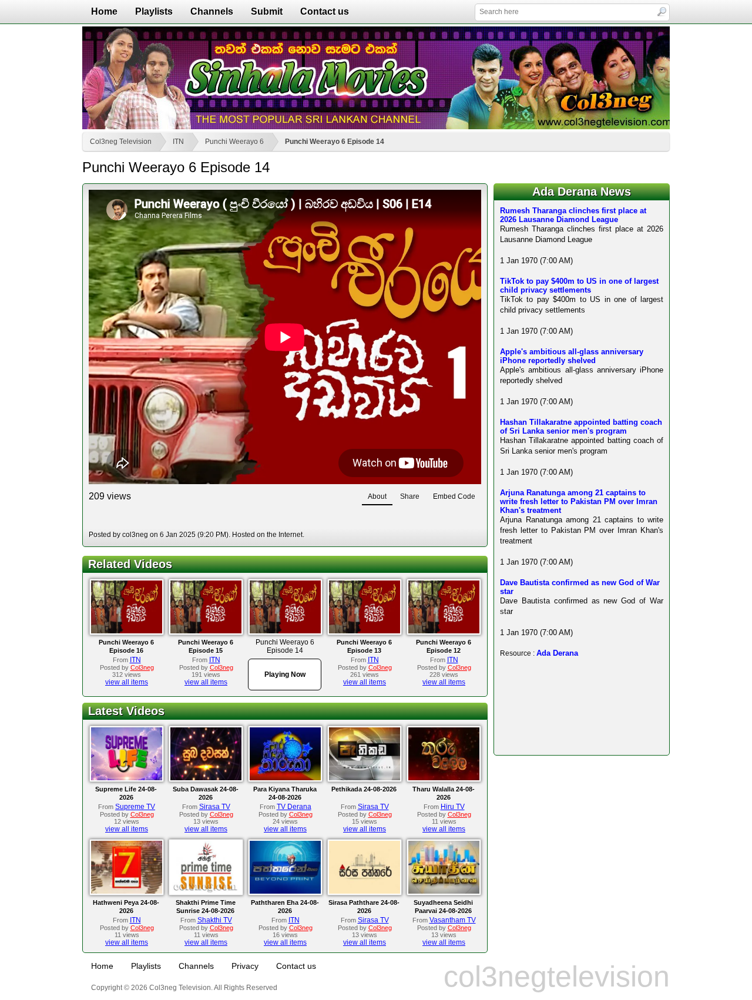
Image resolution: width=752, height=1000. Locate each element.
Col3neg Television (121, 141)
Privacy (244, 966)
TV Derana (294, 807)
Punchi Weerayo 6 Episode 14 (334, 141)
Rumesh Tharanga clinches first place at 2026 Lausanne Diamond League (573, 215)
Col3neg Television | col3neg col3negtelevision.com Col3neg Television (376, 77)
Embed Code (454, 496)
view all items (126, 682)
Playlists (154, 11)
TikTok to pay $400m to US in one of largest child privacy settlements (579, 285)
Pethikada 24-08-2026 (364, 789)
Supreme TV (135, 807)
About (377, 496)
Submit (267, 11)
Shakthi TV (214, 920)
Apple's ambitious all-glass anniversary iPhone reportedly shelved (571, 356)
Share (409, 496)
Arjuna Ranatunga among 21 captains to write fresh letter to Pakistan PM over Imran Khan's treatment (578, 501)
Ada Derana (557, 653)
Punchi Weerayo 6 (234, 141)
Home (104, 11)
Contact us (324, 11)
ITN (178, 141)
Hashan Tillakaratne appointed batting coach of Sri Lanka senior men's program (581, 426)
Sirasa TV (214, 807)
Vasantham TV (452, 920)
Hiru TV (453, 807)
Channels (211, 11)
